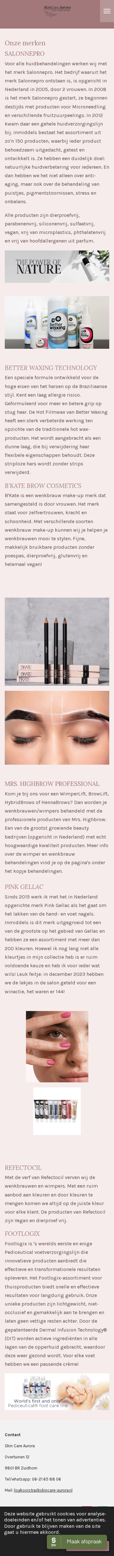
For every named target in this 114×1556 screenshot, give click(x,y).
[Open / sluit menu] (107, 11)
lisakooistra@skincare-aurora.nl (43, 1490)
